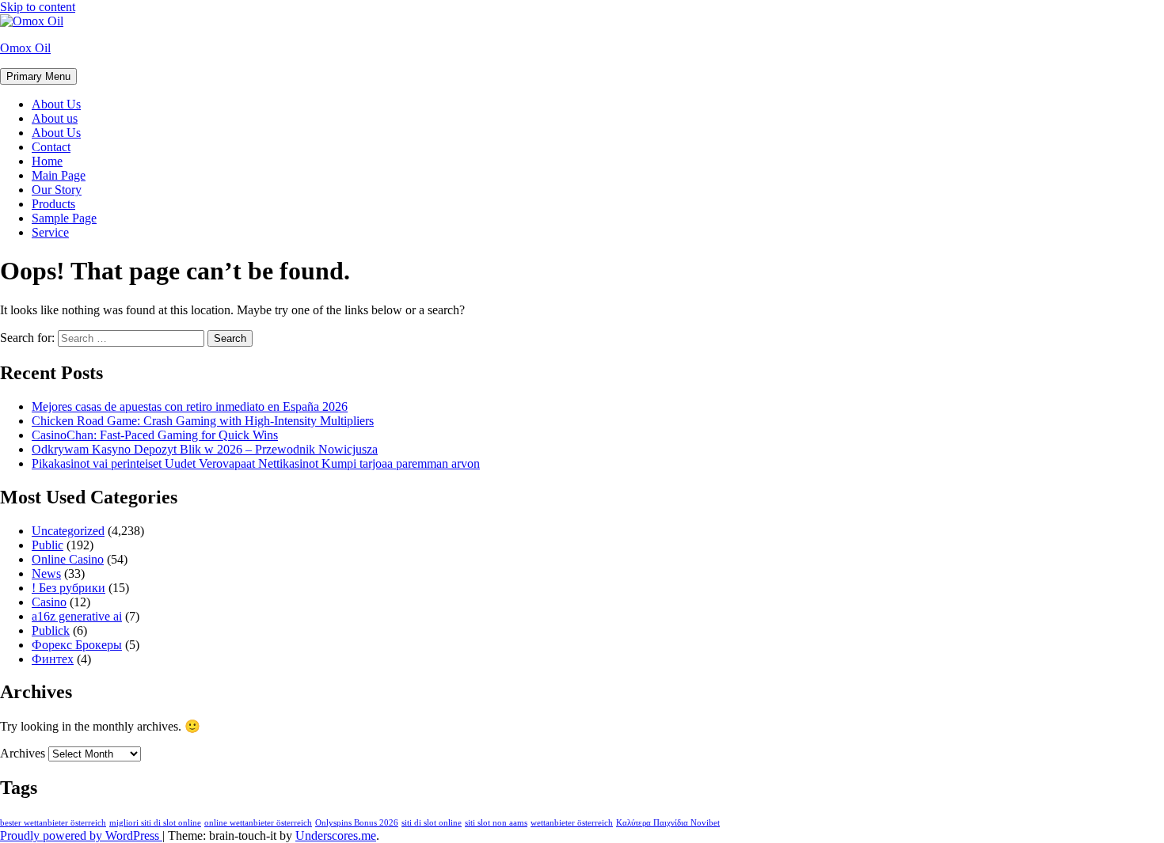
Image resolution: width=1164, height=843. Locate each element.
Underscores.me (335, 835)
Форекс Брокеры (77, 644)
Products (53, 204)
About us (55, 118)
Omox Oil (25, 48)
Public (47, 545)
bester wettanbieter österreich (53, 822)
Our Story (57, 189)
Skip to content (37, 6)
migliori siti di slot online (155, 822)
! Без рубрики (68, 587)
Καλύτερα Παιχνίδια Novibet (668, 822)
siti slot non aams (496, 822)
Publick (51, 630)
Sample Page (64, 218)
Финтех (53, 659)
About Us (56, 104)
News (46, 573)
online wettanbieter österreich (258, 822)
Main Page (59, 175)
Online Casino (68, 559)
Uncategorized (68, 530)
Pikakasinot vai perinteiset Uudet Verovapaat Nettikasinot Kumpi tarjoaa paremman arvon (256, 463)
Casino (49, 602)
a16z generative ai (77, 616)
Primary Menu (38, 76)
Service (50, 232)
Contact (51, 147)
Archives (22, 753)
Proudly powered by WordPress (81, 835)
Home (47, 161)
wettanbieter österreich (572, 822)
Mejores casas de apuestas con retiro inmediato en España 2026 (190, 406)
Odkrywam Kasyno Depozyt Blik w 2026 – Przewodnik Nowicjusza (205, 449)
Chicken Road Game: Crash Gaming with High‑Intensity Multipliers (203, 420)
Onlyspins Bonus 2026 (356, 822)
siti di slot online (431, 822)
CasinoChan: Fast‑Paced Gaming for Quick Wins (155, 435)
